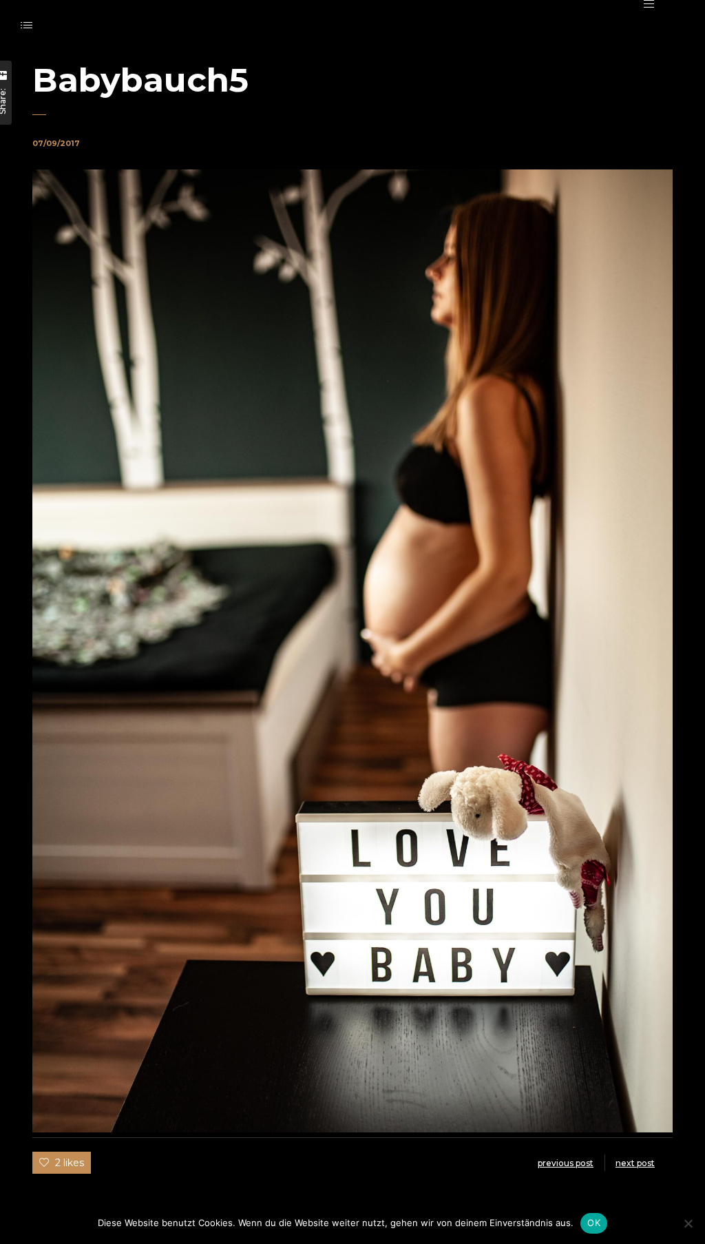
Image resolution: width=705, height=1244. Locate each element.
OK (593, 1222)
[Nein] (688, 1223)
